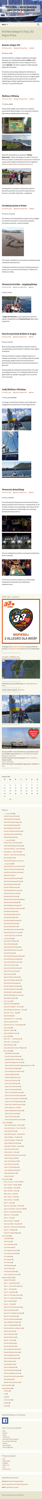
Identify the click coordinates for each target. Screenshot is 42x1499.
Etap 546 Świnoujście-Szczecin (13, 861)
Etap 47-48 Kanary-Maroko (11, 1349)
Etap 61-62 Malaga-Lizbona (11, 1373)
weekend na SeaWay (15, 649)
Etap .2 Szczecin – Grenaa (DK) (12, 1182)
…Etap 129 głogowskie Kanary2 (13, 1110)
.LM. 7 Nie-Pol (7, 1262)
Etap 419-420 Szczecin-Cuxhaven (13, 866)
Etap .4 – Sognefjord (10, 1292)
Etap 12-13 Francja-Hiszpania (12, 1307)
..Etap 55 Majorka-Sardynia (11, 1143)
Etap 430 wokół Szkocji (10, 896)
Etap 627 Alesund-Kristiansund (12, 831)
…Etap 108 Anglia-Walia (10, 1074)
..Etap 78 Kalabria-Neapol (11, 1170)
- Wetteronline (6, 1461)
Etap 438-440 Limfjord (10, 917)
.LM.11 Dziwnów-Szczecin (11, 1274)
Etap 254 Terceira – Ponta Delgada (14, 1025)
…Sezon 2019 (6, 1051)
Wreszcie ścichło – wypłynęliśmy (19, 284)
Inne (5, 1397)
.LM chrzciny (7, 1241)
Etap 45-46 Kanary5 (9, 1346)
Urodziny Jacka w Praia (14, 205)
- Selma (4, 1435)
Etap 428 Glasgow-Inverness (12, 890)
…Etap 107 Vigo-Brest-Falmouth (13, 1071)
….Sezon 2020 (6, 1036)
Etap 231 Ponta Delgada (11, 1004)
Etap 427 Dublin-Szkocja (11, 887)
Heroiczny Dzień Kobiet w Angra (19, 334)
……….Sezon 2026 (7, 813)
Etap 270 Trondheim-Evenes (12, 962)
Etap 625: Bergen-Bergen (16, 1481)
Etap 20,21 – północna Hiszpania (13, 1227)
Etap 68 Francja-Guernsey (11, 1382)
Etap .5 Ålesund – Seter (10, 1191)
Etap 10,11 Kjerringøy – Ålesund (13, 1206)
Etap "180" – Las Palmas (10, 1042)
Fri (4, 1394)
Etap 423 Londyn (8, 875)
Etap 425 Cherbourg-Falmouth (12, 881)
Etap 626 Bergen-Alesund (11, 828)
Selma (6, 1406)
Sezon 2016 (5, 1236)
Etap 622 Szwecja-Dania (11, 816)
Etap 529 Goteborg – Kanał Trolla (13, 849)
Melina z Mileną (10, 96)
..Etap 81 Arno (8, 1176)
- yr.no (3, 1467)
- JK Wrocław (5, 1437)
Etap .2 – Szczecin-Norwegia (12, 1286)
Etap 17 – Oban (8, 1218)
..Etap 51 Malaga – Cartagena (12, 1137)
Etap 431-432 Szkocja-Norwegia (13, 899)
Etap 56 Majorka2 (9, 1364)
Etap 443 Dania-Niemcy (10, 926)
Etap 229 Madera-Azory (10, 1033)
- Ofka (3, 1431)
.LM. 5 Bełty (7, 1256)
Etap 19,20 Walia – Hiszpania (12, 1224)
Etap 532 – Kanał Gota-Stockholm (13, 855)
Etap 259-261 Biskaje (10, 944)
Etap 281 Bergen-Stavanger (12, 986)
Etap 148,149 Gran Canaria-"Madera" (14, 1048)
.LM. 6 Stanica (8, 1259)
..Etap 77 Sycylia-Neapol (11, 1167)
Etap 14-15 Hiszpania (10, 1310)
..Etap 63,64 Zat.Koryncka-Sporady (14, 1155)
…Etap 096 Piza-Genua (10, 1053)
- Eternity (4, 1433)
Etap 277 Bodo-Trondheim (11, 977)
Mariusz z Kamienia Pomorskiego (28, 754)
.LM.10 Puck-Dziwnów (10, 1271)
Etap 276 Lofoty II (9, 974)
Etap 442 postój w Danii (10, 923)
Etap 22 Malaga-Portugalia (11, 1322)
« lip (10, 799)
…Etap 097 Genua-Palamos (11, 1056)
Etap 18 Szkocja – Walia (10, 1221)
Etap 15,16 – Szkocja (10, 1215)
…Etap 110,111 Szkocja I (11, 1080)
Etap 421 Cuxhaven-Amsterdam (13, 869)
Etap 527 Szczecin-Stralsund (12, 843)
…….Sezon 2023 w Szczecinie (10, 935)
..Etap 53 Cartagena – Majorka (12, 1140)
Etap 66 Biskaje (8, 1379)
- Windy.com (20, 690)
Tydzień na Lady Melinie (19, 647)
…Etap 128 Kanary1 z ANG (11, 1107)
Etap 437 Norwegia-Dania (11, 914)
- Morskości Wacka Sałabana (10, 1439)
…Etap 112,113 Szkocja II (11, 1083)
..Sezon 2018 (5, 1122)
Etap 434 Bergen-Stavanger (12, 905)
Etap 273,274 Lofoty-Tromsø (12, 968)
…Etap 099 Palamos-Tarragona (12, 1059)
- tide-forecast (6, 1469)
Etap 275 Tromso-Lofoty (11, 971)
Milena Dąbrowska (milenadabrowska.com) (18, 164)
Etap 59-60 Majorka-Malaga (11, 1370)
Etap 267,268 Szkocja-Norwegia (13, 956)
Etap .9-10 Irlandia (9, 1301)
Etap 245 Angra (8, 1016)
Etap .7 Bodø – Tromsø (10, 1197)
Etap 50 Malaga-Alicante (11, 1355)
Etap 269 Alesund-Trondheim (12, 959)
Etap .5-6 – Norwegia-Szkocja (12, 1295)
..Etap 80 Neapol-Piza (10, 1173)
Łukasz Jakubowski (7, 1484)
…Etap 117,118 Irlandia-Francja (13, 1092)
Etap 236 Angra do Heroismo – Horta (14, 1010)
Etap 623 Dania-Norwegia (11, 819)
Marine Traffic (26, 684)
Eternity (6, 1391)
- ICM (3, 1459)
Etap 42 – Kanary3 (9, 1340)
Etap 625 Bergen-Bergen (11, 825)
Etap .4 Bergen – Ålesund (11, 1188)
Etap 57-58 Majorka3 (10, 1367)
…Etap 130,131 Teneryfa (11, 1113)
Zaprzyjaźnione (6, 1388)
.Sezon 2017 (5, 1179)
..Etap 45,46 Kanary (9, 1131)
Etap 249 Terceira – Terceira (12, 1019)
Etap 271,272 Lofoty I (10, 965)
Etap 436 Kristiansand (10, 911)
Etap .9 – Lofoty (8, 1203)
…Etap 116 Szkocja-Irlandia (12, 1089)
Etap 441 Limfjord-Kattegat (12, 920)
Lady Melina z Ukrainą (14, 389)
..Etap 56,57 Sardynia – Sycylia (12, 1146)
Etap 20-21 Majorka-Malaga (11, 1319)
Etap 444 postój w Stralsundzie (13, 929)
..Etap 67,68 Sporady (10, 1158)
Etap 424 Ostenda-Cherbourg (12, 878)
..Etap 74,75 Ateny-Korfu (11, 1161)
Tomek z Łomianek (30, 758)
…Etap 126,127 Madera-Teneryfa (13, 1104)
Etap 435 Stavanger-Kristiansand (13, 908)
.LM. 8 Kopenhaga (9, 1265)
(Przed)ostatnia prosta (21, 1484)
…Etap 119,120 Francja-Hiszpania (13, 1095)
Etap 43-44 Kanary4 (9, 1343)
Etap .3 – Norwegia (9, 1289)
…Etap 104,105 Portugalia (11, 1068)
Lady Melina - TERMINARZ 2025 (10, 657)
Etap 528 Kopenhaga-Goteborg (13, 846)
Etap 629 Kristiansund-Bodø (12, 834)
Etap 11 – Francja (9, 1304)
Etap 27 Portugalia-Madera (11, 1325)
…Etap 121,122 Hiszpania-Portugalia (14, 1098)
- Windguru (5, 1463)
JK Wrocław (7, 1400)
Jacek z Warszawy (10, 756)
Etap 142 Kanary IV (9, 1045)
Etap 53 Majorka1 (9, 1361)
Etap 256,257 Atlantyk (10, 941)
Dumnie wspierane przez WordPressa (13, 1495)
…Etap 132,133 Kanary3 (11, 1116)
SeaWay (6, 1403)
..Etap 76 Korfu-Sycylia (10, 1164)
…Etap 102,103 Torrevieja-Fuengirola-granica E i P (18, 1065)
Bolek (32, 48)
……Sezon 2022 (6, 938)
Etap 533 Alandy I (9, 858)
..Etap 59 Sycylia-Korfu (10, 1149)
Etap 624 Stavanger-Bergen (12, 822)
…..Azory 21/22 (6, 1001)
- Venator (4, 1443)
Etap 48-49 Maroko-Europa (11, 1352)
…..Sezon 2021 (6, 1028)
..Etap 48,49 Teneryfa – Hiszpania (13, 1134)
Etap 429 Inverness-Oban (11, 893)
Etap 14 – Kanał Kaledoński (12, 1212)
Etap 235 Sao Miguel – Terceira (13, 1007)
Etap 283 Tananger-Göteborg (12, 989)
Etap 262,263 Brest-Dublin (11, 947)
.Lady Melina (7, 1238)
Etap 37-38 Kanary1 (9, 1334)
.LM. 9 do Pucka (8, 1268)
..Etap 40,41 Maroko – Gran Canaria (14, 1128)
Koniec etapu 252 (11, 45)
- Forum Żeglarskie (7, 1447)
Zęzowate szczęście (13, 1487)
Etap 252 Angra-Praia (21, 48)
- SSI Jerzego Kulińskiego (9, 1441)
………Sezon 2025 (7, 840)
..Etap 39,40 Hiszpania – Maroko (13, 1125)
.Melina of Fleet (8, 1280)
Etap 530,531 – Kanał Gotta (11, 852)
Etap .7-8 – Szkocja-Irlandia (11, 1298)
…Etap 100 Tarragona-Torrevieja (13, 1062)
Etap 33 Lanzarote (9, 1331)
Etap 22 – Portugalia (9, 1230)
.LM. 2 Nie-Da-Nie (8, 1247)
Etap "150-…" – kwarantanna (12, 1039)
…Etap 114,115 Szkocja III (11, 1086)
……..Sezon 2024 (7, 864)
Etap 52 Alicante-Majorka (11, 1358)
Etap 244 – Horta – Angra (11, 1013)
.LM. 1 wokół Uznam (9, 1244)
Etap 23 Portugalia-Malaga (11, 1233)
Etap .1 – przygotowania (11, 1283)
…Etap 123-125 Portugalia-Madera (14, 1101)
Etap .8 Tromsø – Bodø (10, 1200)
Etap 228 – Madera (9, 1030)
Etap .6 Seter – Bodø (10, 1194)
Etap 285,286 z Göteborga (11, 992)
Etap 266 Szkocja (9, 953)
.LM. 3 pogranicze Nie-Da (11, 1250)
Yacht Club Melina (7, 1385)
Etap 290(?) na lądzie (10, 998)
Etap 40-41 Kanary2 (9, 1337)
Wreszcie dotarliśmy (13, 489)
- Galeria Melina (6, 1445)
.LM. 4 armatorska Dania (10, 1253)
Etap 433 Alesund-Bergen (11, 902)
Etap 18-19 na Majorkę (10, 1316)
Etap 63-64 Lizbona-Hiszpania (12, 1376)
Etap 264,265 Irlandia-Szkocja (12, 950)
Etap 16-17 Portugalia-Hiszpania (13, 1313)
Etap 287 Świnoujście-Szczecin (13, 995)
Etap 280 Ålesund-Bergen (11, 983)
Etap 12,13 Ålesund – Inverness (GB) (14, 1209)
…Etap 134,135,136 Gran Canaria (13, 1119)
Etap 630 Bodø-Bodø (10, 837)
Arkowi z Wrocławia (7, 762)
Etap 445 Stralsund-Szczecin (12, 932)
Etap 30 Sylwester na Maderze (13, 1328)
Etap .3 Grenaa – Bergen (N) (12, 1185)
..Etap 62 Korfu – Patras (10, 1152)
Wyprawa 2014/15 (7, 1277)
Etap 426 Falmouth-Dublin (11, 884)
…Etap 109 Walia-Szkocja (11, 1077)
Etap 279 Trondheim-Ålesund (12, 980)
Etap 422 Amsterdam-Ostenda (12, 872)
